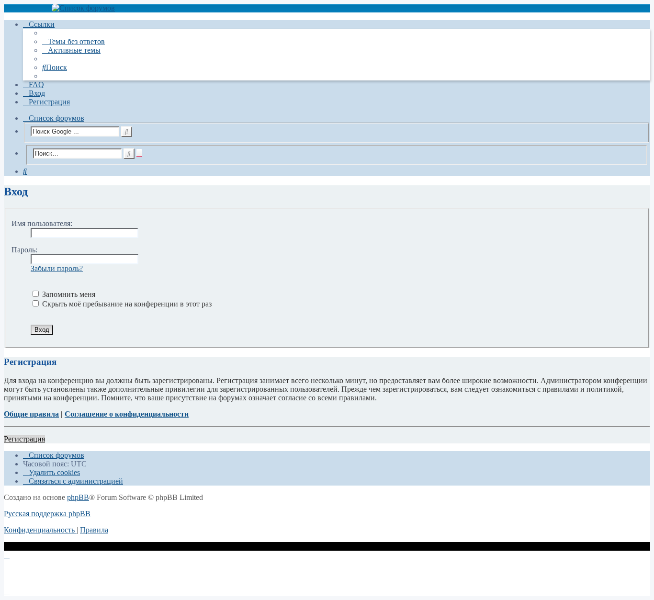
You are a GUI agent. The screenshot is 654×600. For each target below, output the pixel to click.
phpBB (78, 497)
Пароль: (24, 250)
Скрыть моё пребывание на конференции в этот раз (126, 304)
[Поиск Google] (126, 131)
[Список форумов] (327, 8)
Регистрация (24, 439)
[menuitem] (73, 41)
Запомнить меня (67, 294)
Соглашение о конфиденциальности (127, 414)
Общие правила (31, 414)
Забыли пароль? (57, 268)
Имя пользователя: (41, 223)
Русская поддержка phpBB (47, 513)
